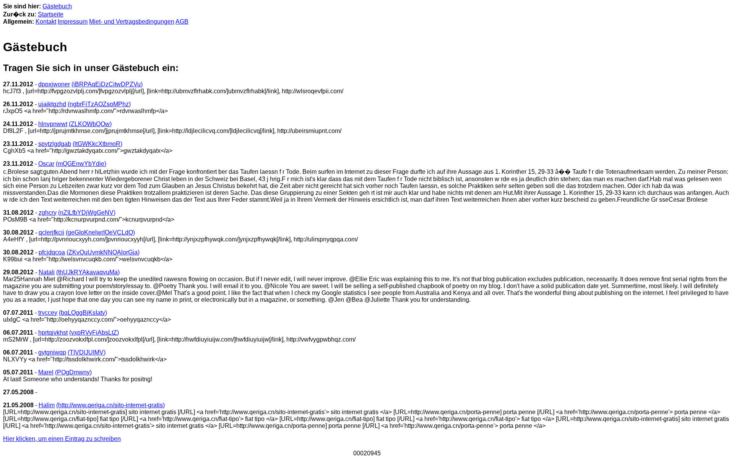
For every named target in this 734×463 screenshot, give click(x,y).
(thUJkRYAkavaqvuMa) (88, 272)
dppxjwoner (54, 84)
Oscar (46, 163)
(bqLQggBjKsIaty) (83, 312)
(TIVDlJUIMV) (87, 352)
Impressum (73, 21)
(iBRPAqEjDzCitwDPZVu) (107, 84)
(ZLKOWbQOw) (90, 124)
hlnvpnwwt (52, 124)
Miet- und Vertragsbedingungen (131, 21)
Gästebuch (57, 6)
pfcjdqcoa (52, 252)
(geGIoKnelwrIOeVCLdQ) (100, 232)
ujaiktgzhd (52, 104)
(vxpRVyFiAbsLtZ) (94, 332)
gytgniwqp (52, 352)
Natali (47, 272)
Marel (46, 372)
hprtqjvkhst (53, 332)
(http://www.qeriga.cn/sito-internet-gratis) (110, 405)
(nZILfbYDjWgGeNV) (86, 212)
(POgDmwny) (73, 372)
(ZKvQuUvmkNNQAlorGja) (103, 252)
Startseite (50, 14)
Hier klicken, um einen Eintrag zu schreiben (62, 438)
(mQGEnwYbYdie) (81, 163)
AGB (181, 21)
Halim (47, 405)
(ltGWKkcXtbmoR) (97, 144)
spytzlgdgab (54, 144)
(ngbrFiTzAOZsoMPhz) (99, 104)
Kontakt (46, 21)
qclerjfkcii (51, 232)
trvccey (47, 312)
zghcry (48, 212)
